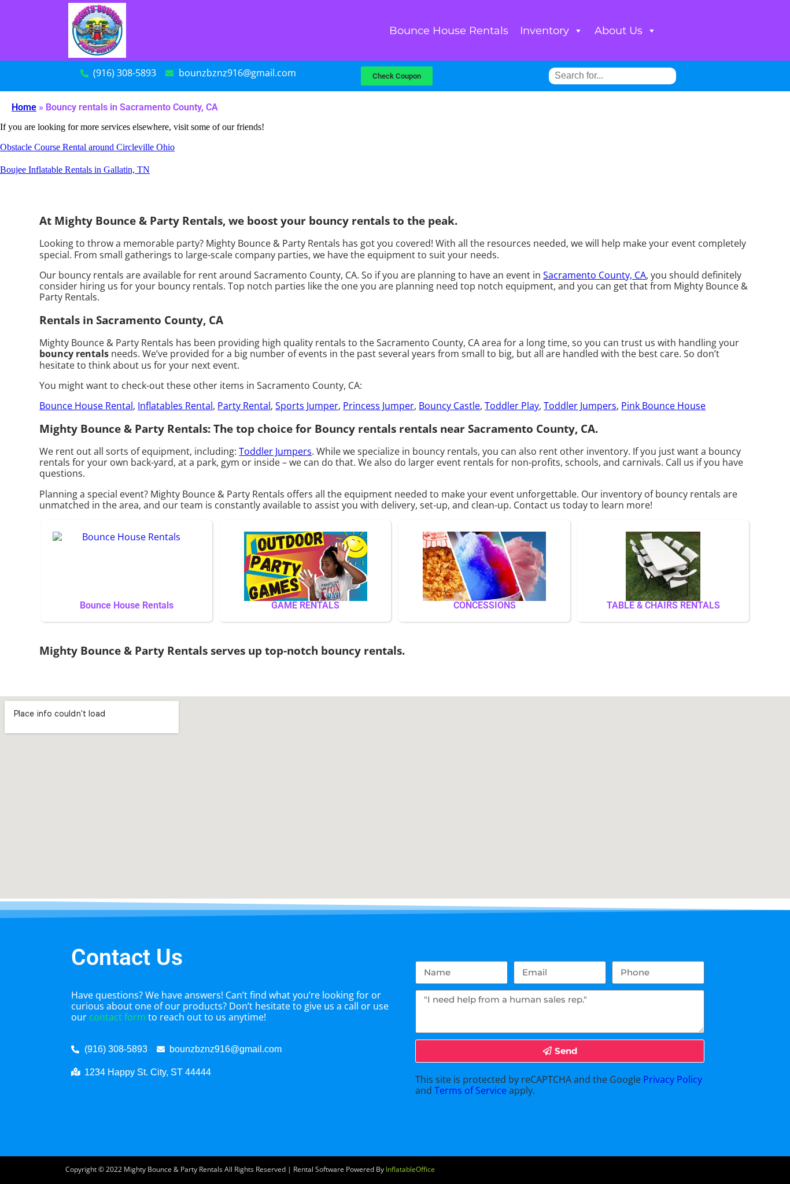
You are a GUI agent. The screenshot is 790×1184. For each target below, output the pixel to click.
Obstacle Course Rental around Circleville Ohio (87, 147)
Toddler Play (512, 405)
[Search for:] (612, 75)
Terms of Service (470, 1090)
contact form (117, 1017)
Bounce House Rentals (448, 30)
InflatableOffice (410, 1169)
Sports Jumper (306, 405)
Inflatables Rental (175, 405)
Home (24, 107)
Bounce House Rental (86, 405)
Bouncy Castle (449, 405)
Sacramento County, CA (594, 275)
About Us (619, 30)
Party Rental (244, 405)
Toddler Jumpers (580, 405)
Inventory (544, 30)
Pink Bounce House (663, 405)
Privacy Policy (672, 1079)
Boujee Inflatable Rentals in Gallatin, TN (75, 170)
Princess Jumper (378, 405)
